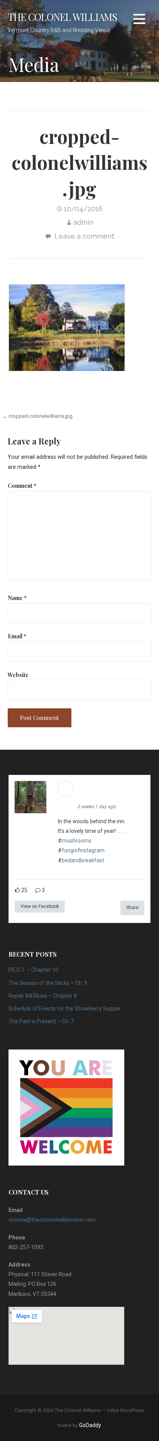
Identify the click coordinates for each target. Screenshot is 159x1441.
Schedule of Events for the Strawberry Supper (64, 1008)
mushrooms (76, 841)
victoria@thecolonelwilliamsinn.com (52, 1220)
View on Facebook (39, 906)
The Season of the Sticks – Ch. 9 (47, 983)
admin (83, 222)
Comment (22, 485)
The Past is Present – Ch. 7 (41, 1021)
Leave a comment (84, 236)
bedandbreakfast (83, 860)
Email (17, 636)
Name (17, 598)
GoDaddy (90, 1425)
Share (132, 907)
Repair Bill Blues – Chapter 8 (42, 996)
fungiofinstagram (83, 850)
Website (18, 675)
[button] (139, 19)
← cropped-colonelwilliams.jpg (37, 416)
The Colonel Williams (62, 16)
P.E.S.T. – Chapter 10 (33, 970)
